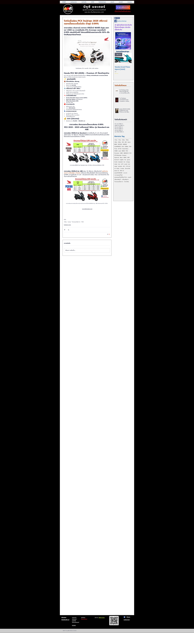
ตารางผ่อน (116, 168)
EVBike (126, 146)
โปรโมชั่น (126, 181)
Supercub (116, 157)
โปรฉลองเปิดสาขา (76, 221)
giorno (128, 159)
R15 (130, 153)
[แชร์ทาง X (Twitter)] (68, 229)
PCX (82, 221)
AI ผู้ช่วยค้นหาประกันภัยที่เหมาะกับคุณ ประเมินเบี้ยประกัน (123, 27)
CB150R (120, 144)
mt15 (122, 164)
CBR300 (125, 144)
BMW (115, 144)
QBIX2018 (126, 153)
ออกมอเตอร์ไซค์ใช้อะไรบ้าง (120, 177)
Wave (121, 157)
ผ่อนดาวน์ (116, 170)
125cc (123, 140)
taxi (129, 164)
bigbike (122, 159)
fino (125, 159)
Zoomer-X (116, 159)
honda (69, 221)
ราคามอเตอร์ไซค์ (118, 175)
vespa (115, 166)
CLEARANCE (117, 146)
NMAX (123, 151)
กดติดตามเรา (127, 620)
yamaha (120, 166)
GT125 (119, 148)
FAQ (130, 146)
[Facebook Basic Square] (115, 21)
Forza (115, 148)
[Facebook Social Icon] (124, 617)
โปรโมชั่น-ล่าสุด (67, 225)
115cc (119, 140)
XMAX (124, 157)
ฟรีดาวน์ (122, 170)
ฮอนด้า (129, 177)
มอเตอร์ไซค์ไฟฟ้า (118, 172)
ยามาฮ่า (125, 172)
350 (123, 142)
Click (123, 146)
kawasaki (120, 161)
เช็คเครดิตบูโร (117, 179)
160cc (115, 142)
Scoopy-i (124, 155)
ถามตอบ (122, 168)
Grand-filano (125, 148)
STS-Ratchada (117, 155)
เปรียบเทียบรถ (125, 179)
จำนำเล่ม (128, 166)
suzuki (125, 164)
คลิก (124, 166)
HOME (116, 151)
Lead (119, 151)
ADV (126, 142)
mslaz (115, 164)
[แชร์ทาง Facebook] (64, 229)
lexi (124, 161)
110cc (115, 140)
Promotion (116, 153)
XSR (128, 157)
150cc (65, 221)
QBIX (121, 153)
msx (119, 164)
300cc (119, 142)
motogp (128, 161)
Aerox (129, 142)
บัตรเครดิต (127, 168)
